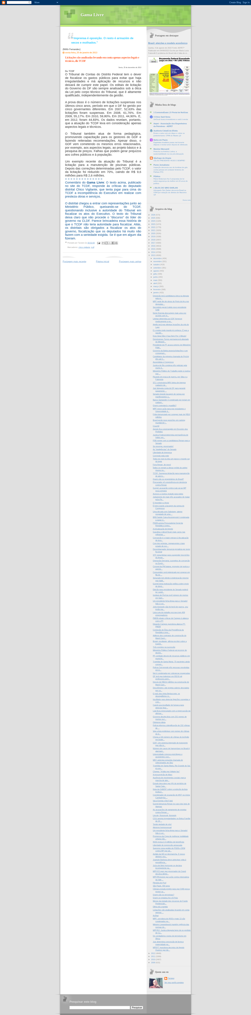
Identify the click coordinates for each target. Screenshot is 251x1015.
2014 (153, 252)
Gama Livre (92, 14)
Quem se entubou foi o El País (165, 898)
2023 (153, 224)
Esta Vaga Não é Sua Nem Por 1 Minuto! (169, 336)
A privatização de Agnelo (163, 529)
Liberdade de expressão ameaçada (167, 845)
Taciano (171, 978)
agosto (156, 271)
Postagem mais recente (74, 261)
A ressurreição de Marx (162, 775)
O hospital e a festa (161, 503)
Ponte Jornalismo (161, 165)
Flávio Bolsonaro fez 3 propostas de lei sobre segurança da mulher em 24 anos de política (171, 181)
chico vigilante (84, 247)
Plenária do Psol (159, 883)
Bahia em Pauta (161, 140)
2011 (153, 956)
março (156, 286)
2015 (153, 249)
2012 (153, 953)
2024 (153, 221)
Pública (157, 176)
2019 (153, 236)
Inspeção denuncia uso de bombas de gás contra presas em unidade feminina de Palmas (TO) (170, 169)
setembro (157, 268)
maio (155, 280)
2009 (153, 963)
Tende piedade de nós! (162, 824)
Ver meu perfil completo (174, 983)
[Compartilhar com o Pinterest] (116, 243)
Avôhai (155, 916)
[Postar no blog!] (106, 243)
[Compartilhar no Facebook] (113, 243)
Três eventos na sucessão (164, 647)
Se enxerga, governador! (163, 446)
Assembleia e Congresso (163, 362)
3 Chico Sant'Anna (162, 117)
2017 (153, 243)
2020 (153, 233)
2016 (153, 246)
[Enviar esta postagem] (98, 243)
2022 (153, 227)
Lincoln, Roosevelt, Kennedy (164, 815)
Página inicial (102, 261)
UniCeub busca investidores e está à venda (171, 119)
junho (155, 277)
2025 (153, 218)
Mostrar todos (187, 200)
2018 (153, 240)
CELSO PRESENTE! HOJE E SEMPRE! (169, 160)
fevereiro (157, 289)
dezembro (157, 258)
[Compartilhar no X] (109, 243)
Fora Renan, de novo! (162, 465)
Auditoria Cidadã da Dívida (166, 131)
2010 (153, 959)
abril (155, 283)
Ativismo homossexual (162, 827)
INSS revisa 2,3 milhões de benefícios (168, 842)
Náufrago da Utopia (162, 158)
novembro (157, 261)
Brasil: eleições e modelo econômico (167, 43)
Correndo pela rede (161, 456)
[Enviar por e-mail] (103, 243)
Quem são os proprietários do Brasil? (168, 479)
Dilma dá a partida (160, 907)
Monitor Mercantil (161, 149)
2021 (153, 230)
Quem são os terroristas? (163, 895)
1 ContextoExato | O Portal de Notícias (171, 112)
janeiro (156, 293)
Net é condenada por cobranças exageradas (171, 673)
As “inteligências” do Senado (164, 449)
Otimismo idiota (159, 722)
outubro (156, 264)
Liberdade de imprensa (162, 452)
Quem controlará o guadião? (164, 405)
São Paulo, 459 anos (161, 886)
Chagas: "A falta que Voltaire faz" (166, 771)
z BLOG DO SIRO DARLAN (166, 188)
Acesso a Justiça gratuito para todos (168, 494)
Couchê (156, 426)
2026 (153, 215)
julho (155, 274)
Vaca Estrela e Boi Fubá (163, 801)
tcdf (92, 247)
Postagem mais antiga (130, 261)
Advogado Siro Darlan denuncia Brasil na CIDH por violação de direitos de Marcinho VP (170, 192)
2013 (153, 255)
